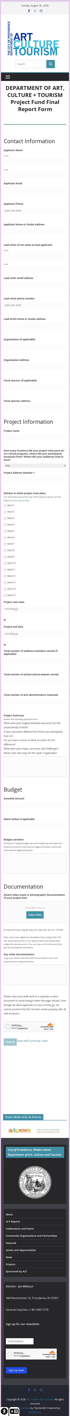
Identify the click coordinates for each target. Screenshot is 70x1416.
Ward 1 (10, 505)
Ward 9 (10, 556)
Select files (35, 915)
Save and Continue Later (32, 1041)
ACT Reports (13, 1221)
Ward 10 (11, 563)
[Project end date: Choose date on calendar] (5, 645)
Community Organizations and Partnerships (31, 1235)
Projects (10, 1264)
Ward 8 (10, 550)
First (6, 155)
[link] (4, 1411)
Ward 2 (10, 511)
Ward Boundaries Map (19, 500)
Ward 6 (10, 537)
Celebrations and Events (20, 1228)
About (9, 1214)
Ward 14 (11, 588)
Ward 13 (11, 582)
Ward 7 (10, 543)
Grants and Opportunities (21, 1250)
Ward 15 (11, 595)
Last (6, 169)
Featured (11, 1243)
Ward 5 (10, 531)
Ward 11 (11, 569)
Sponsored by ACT (16, 1271)
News (9, 1257)
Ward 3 (10, 518)
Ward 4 (10, 524)
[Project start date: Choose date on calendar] (5, 620)
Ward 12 (11, 576)
